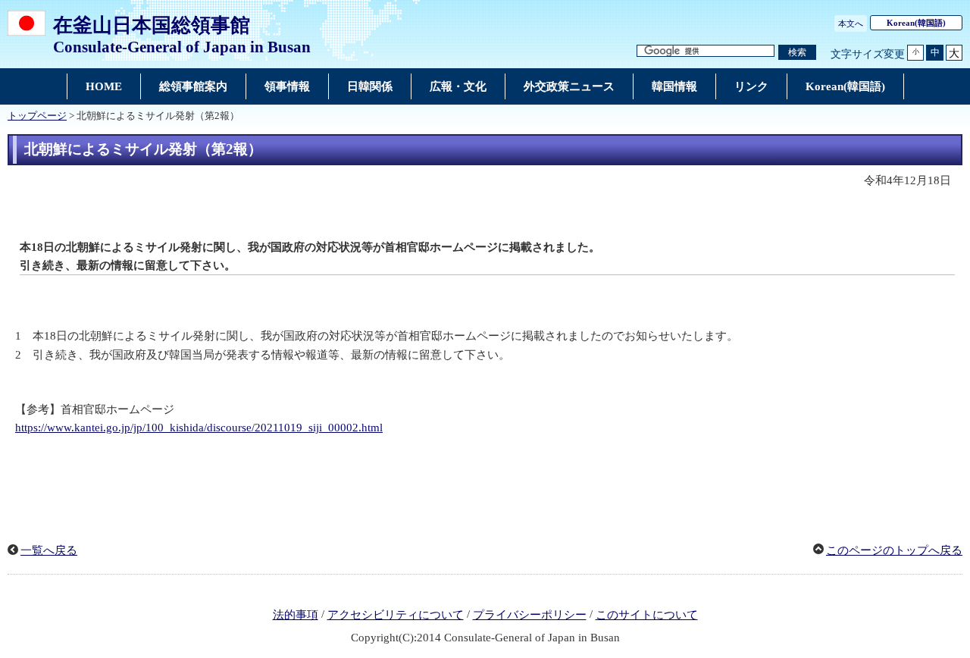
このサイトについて (647, 615)
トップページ (37, 116)
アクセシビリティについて (395, 615)
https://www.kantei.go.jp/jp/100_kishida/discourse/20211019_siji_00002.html (199, 427)
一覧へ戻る (48, 550)
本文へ (850, 23)
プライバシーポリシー (530, 615)
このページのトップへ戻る (894, 550)
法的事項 (295, 615)
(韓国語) (916, 22)
